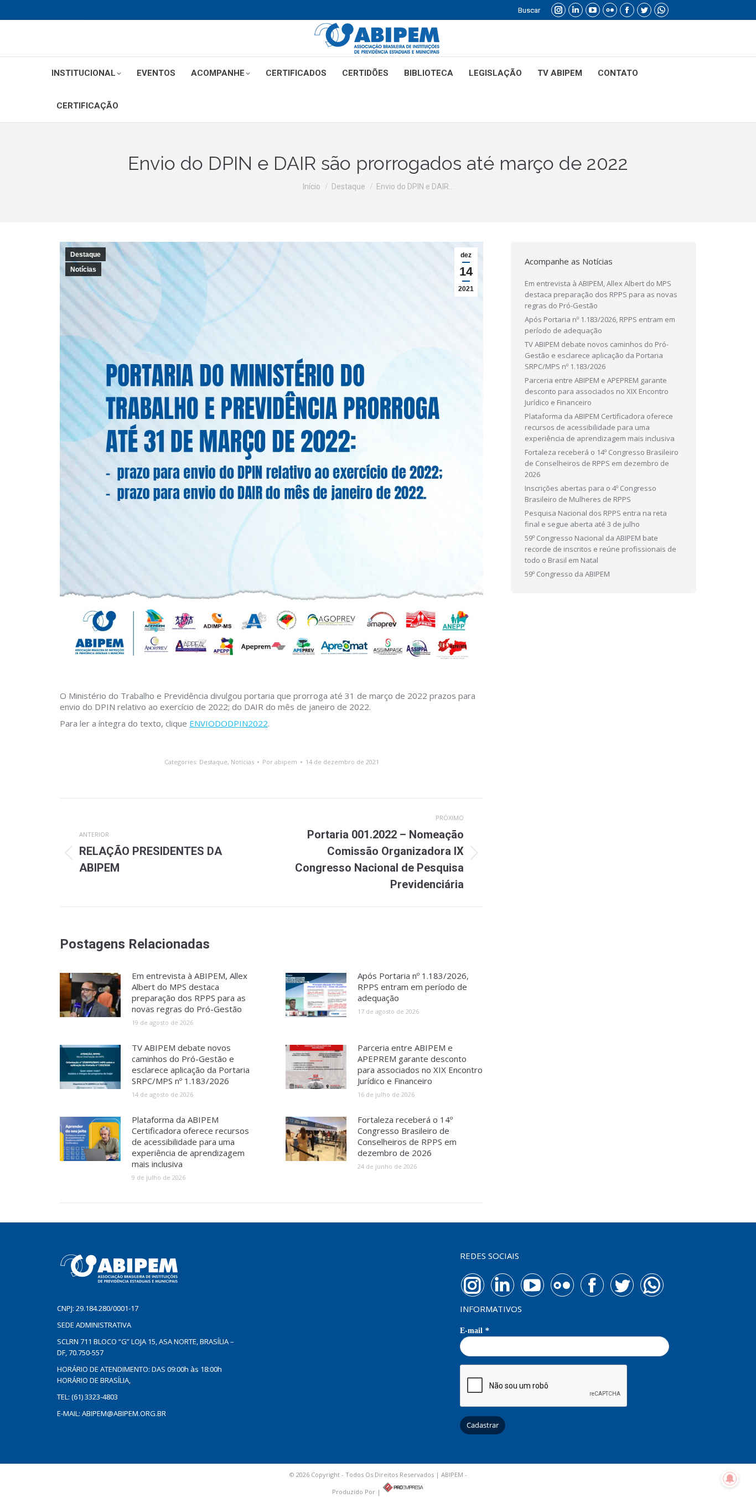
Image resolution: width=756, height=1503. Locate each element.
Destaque (85, 254)
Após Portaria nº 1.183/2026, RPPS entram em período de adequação (413, 986)
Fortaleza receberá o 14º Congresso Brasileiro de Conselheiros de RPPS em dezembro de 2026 (407, 1136)
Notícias (83, 269)
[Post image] (90, 995)
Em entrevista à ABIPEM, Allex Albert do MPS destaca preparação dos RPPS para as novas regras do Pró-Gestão (189, 992)
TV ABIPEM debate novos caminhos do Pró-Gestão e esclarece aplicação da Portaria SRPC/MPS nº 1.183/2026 (191, 1064)
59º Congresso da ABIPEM (567, 574)
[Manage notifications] (730, 1479)
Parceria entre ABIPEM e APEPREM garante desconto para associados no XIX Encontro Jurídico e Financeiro (420, 1064)
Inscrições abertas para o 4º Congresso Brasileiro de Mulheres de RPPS (590, 493)
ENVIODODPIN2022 (228, 723)
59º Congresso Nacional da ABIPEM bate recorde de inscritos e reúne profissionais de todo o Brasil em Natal (600, 549)
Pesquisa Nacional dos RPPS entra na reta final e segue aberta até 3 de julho (596, 518)
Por (279, 762)
